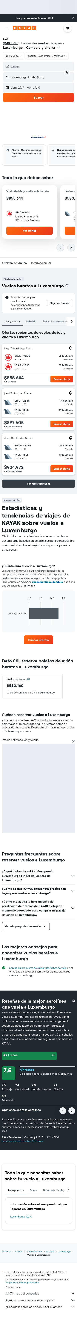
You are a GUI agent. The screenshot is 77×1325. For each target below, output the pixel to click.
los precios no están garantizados (22, 1282)
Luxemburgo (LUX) (21, 1216)
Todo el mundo (34, 1251)
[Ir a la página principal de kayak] (24, 28)
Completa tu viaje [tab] (54, 1190)
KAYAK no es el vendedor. (22, 1293)
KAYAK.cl (6, 1251)
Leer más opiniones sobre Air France (23, 1141)
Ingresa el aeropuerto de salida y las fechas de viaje (38, 968)
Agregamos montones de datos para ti (30, 1300)
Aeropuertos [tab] (16, 1190)
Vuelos (18, 1251)
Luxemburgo (64, 1251)
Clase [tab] (33, 1190)
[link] (38, 639)
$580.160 (10, 43)
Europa (49, 1251)
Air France (27, 1069)
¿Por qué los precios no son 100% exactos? (34, 1307)
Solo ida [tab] (31, 321)
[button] (73, 18)
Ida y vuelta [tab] (12, 321)
